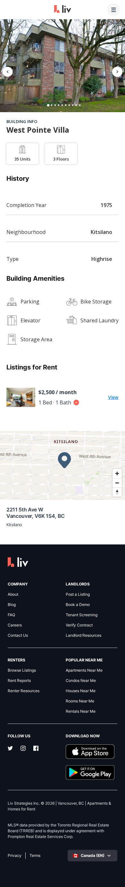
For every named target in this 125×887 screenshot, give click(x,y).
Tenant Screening (81, 615)
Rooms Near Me (80, 701)
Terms (34, 856)
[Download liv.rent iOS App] (91, 751)
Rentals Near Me (81, 711)
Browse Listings (22, 670)
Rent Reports (19, 681)
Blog (12, 605)
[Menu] (113, 9)
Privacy (14, 856)
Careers (15, 625)
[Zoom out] (117, 482)
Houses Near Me (81, 691)
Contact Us (18, 635)
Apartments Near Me (84, 670)
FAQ (11, 615)
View (113, 397)
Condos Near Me (81, 681)
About (13, 594)
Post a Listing (78, 594)
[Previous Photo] (8, 72)
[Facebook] (35, 748)
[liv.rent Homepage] (62, 9)
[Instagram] (23, 748)
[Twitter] (10, 748)
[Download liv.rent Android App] (91, 772)
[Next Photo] (117, 72)
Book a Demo (78, 605)
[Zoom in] (117, 473)
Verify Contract (79, 625)
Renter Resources (23, 691)
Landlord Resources (83, 635)
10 (80, 105)
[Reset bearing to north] (117, 492)
